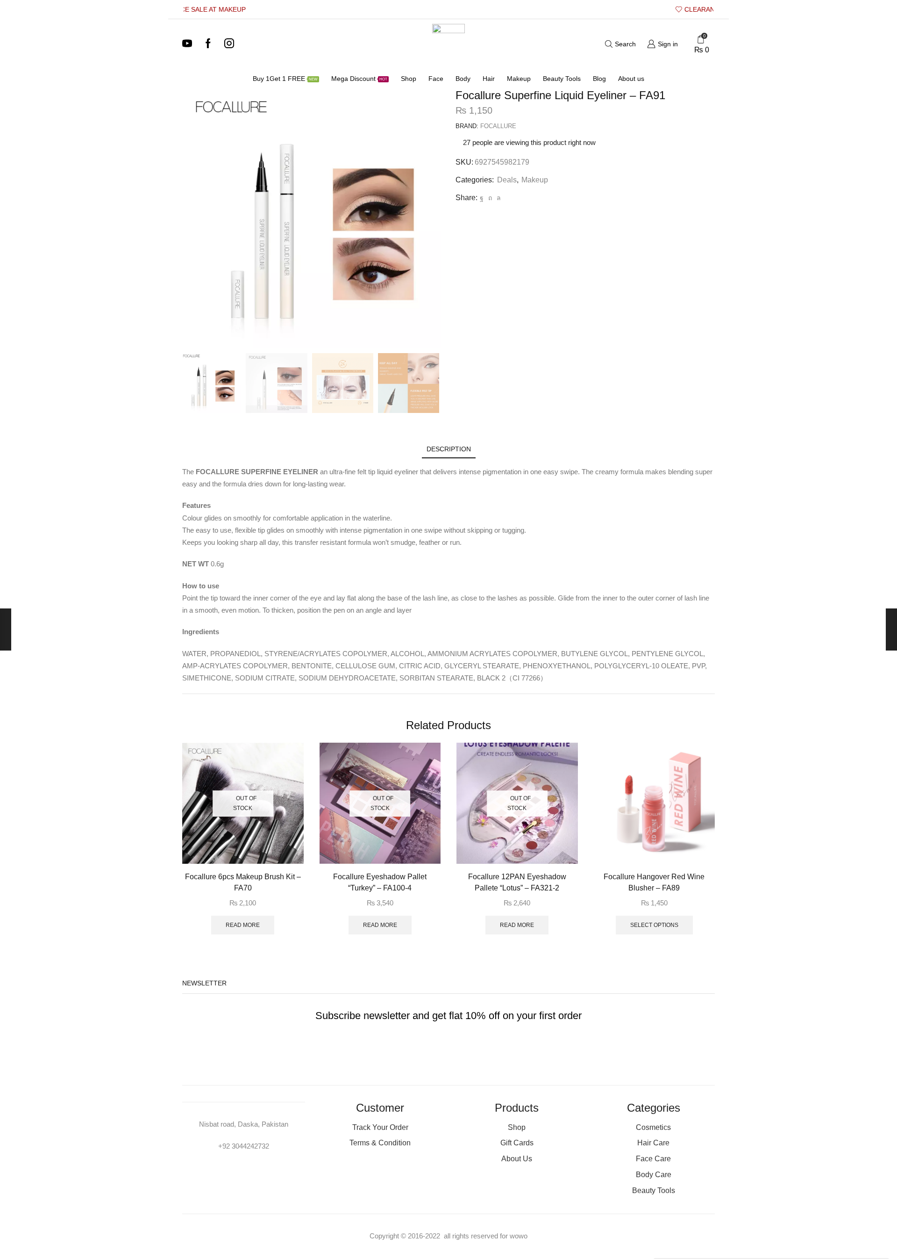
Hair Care (653, 1143)
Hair (489, 78)
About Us (516, 1159)
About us (631, 78)
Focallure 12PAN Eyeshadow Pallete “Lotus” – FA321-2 (517, 882)
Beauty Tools (562, 78)
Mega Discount (359, 78)
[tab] (449, 449)
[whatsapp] (497, 198)
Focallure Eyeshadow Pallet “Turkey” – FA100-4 (380, 882)
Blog (599, 78)
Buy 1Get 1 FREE (285, 78)
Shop (408, 78)
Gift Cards (517, 1143)
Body (463, 78)
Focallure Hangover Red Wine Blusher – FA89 (654, 882)
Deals (507, 180)
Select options (654, 925)
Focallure (498, 126)
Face (435, 78)
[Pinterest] (490, 198)
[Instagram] (229, 44)
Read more (243, 925)
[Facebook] (208, 44)
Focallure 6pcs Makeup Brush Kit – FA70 (243, 882)
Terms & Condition (380, 1143)
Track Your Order (380, 1127)
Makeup (519, 78)
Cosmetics (653, 1127)
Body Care (653, 1175)
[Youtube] (187, 44)
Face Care (653, 1159)
